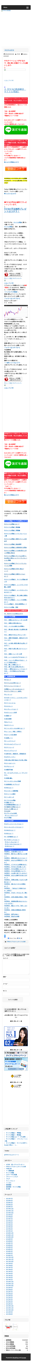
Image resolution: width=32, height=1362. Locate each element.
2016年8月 (9, 1289)
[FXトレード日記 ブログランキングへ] (13, 276)
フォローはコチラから (12, 298)
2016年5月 (9, 1296)
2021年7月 (9, 1198)
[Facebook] (16, 937)
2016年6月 (9, 1294)
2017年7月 (9, 1267)
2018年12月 (9, 1233)
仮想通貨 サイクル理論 (13, 1187)
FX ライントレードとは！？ (12, 686)
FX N (18, 54)
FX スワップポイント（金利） (13, 691)
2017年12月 (9, 1257)
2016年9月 (9, 1287)
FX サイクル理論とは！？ (11, 524)
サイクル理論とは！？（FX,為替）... (17, 1137)
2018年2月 (9, 1253)
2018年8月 (9, 1241)
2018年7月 (9, 1243)
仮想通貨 (8, 1185)
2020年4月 (9, 1200)
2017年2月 (9, 1277)
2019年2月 (9, 1229)
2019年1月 (9, 1231)
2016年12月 (9, 1281)
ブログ (8, 1178)
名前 (4, 976)
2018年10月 (9, 1237)
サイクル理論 (10, 1172)
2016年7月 (9, 1292)
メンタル (8, 1182)
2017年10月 (9, 1261)
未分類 (8, 1189)
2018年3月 (9, 1251)
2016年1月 (9, 1304)
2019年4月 (9, 1225)
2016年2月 (9, 1302)
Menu (5, 7)
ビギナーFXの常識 (11, 1174)
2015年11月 (9, 1308)
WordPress (16, 1357)
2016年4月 (9, 1298)
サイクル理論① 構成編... (14, 1135)
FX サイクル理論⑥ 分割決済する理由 (15, 547)
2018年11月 (9, 1235)
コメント (5, 958)
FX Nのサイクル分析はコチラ (13, 613)
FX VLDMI (7, 811)
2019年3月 (9, 1227)
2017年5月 (9, 1271)
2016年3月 (9, 1300)
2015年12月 (9, 1306)
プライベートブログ (12, 1176)
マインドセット (10, 1181)
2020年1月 (9, 1206)
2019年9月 (9, 1215)
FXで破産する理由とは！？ (12, 807)
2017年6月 (9, 1269)
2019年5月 (9, 1223)
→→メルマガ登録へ (11, 292)
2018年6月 (9, 1245)
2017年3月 (9, 1275)
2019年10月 (9, 1213)
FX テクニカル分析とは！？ (12, 683)
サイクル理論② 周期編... (14, 1133)
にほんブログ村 (9, 80)
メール (5, 984)
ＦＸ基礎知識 (10, 1170)
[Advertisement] (16, 30)
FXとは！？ (7, 679)
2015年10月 (9, 1310)
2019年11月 (9, 1211)
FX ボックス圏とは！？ (11, 809)
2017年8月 (9, 1265)
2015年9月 (9, 1312)
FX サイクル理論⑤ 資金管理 (12, 544)
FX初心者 (9, 1168)
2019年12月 (9, 1208)
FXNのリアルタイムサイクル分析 (16, 941)
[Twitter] (16, 935)
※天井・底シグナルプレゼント (15, 1164)
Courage (23, 1357)
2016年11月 (9, 1283)
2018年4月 (9, 1249)
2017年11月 (9, 1259)
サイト (5, 991)
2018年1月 (9, 1255)
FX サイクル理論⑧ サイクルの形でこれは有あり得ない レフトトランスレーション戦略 (15, 558)
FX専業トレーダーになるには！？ (14, 689)
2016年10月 (9, 1285)
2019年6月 (9, 1221)
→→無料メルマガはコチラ (12, 362)
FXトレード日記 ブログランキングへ (13, 278)
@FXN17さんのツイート (11, 1154)
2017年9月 (9, 1263)
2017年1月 (9, 1279)
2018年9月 (9, 1239)
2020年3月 (9, 1202)
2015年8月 (9, 1314)
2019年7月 (9, 1219)
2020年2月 (9, 1204)
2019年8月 (9, 1217)
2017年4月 (9, 1273)
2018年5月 (9, 1247)
